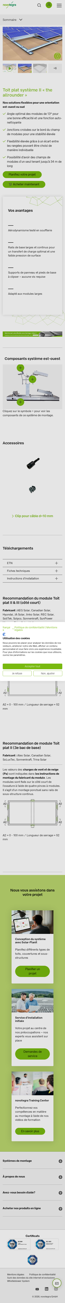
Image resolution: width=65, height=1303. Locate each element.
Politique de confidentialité (29, 627)
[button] (8, 628)
